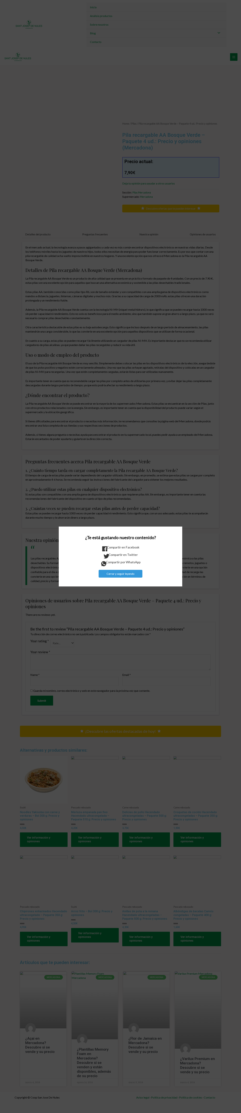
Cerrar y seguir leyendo (120, 573)
